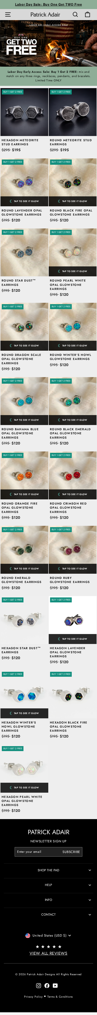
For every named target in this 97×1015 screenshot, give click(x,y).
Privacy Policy (33, 997)
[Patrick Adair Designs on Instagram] (38, 985)
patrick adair (48, 832)
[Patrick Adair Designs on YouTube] (55, 985)
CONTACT (48, 914)
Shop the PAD (48, 870)
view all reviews (48, 953)
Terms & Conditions (60, 997)
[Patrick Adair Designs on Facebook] (46, 985)
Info (48, 900)
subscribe (71, 851)
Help (48, 885)
